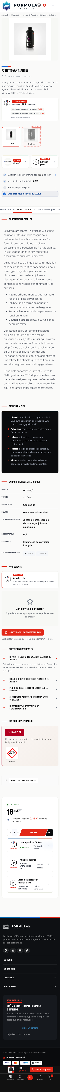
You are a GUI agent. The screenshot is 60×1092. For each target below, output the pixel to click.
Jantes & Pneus (29, 15)
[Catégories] (10, 1077)
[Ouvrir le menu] (30, 1077)
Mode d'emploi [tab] (22, 209)
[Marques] (39, 1077)
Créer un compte (30, 1027)
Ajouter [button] (33, 832)
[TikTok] (27, 950)
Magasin (8, 960)
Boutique (15, 15)
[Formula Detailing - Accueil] (17, 927)
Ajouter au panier (42, 1069)
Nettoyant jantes (47, 15)
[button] (49, 832)
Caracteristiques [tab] (44, 209)
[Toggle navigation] (53, 6)
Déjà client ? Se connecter (18, 1034)
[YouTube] (20, 950)
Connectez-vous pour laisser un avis (25, 632)
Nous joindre (10, 986)
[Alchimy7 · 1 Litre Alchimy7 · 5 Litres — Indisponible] (11, 1070)
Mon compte (9, 969)
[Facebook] (6, 950)
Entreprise (9, 977)
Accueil (5, 15)
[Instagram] (13, 950)
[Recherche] (20, 1077)
